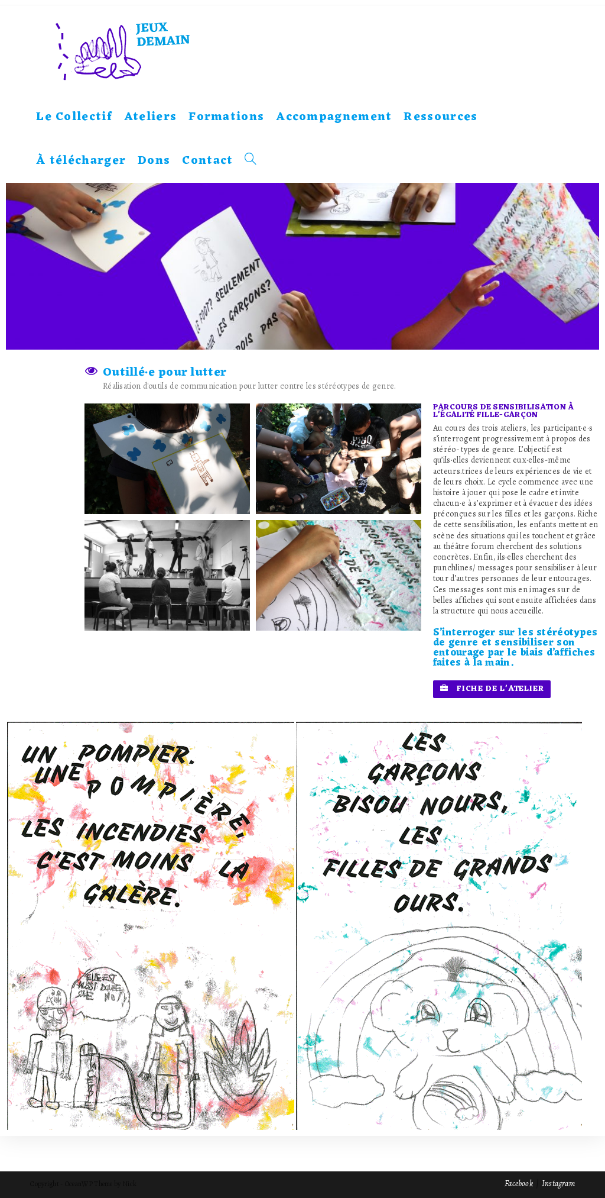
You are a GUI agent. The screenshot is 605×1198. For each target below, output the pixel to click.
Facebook (519, 1183)
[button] (492, 689)
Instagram (558, 1183)
